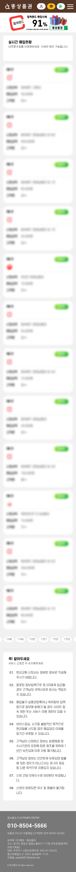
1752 (55, 639)
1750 (32, 639)
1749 (20, 639)
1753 (67, 639)
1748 (9, 639)
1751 (44, 639)
